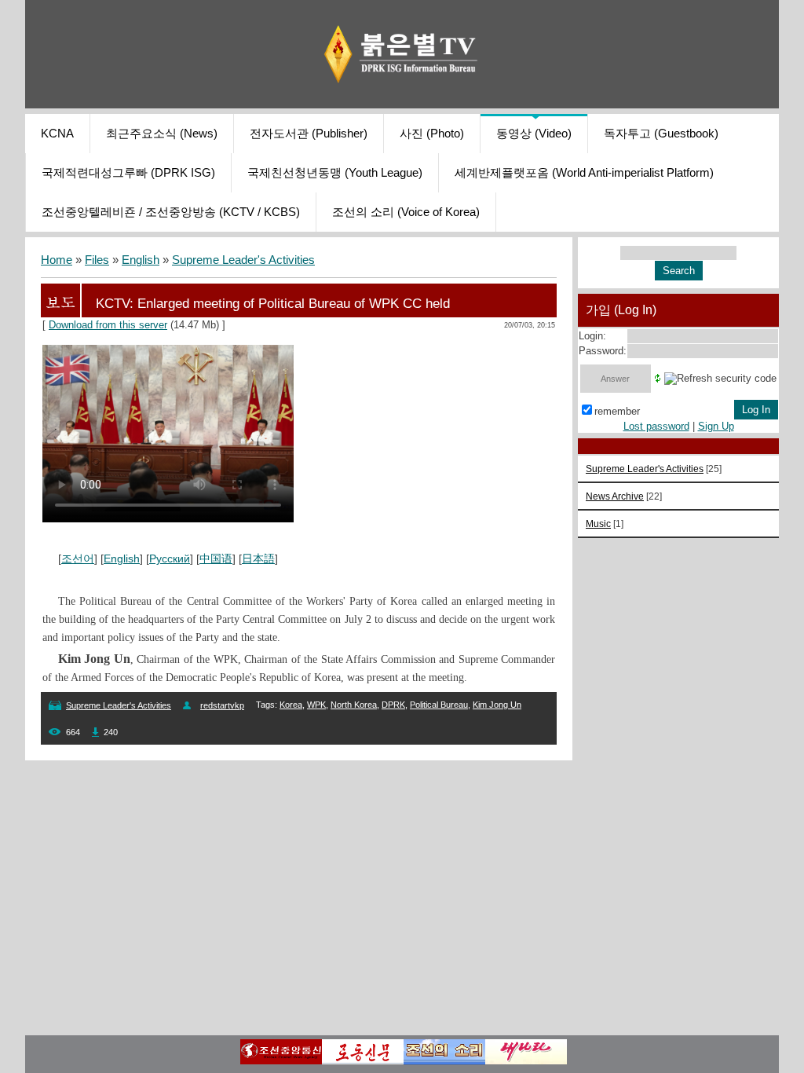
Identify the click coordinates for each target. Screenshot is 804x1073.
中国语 (215, 558)
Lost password (656, 426)
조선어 (77, 558)
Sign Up (716, 426)
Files (97, 260)
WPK (316, 704)
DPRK (393, 704)
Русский (169, 558)
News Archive (615, 496)
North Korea (354, 704)
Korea (291, 704)
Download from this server (108, 325)
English (140, 260)
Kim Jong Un (497, 704)
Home (56, 260)
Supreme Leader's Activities (243, 260)
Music (598, 523)
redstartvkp (222, 705)
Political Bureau (439, 704)
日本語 (258, 558)
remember (617, 411)
